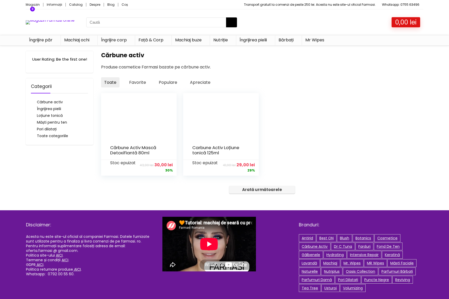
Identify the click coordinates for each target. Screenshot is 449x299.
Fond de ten (388, 246)
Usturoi (330, 288)
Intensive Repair (364, 254)
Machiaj (330, 263)
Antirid (307, 238)
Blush (344, 238)
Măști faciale (402, 263)
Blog (111, 4)
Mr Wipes (314, 40)
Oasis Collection (360, 271)
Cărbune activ (50, 102)
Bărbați (286, 40)
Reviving (402, 279)
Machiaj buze (188, 40)
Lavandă (309, 263)
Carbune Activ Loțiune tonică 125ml (215, 150)
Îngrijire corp (114, 40)
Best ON (326, 238)
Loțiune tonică (50, 115)
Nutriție (220, 40)
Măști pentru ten (52, 122)
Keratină (392, 254)
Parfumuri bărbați (397, 271)
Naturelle (310, 271)
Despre (95, 4)
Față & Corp (150, 40)
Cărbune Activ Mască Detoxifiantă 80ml (133, 150)
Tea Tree (310, 288)
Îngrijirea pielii (253, 40)
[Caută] (231, 22)
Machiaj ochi (76, 40)
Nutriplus (332, 271)
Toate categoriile (52, 135)
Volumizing (353, 288)
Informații (54, 4)
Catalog (76, 4)
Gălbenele (311, 254)
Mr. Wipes (352, 263)
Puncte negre (376, 279)
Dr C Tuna (343, 246)
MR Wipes (375, 263)
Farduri (364, 246)
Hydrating (335, 254)
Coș (125, 4)
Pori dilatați (47, 129)
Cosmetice (387, 238)
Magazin (33, 4)
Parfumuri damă (317, 279)
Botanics (363, 238)
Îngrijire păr (40, 40)
